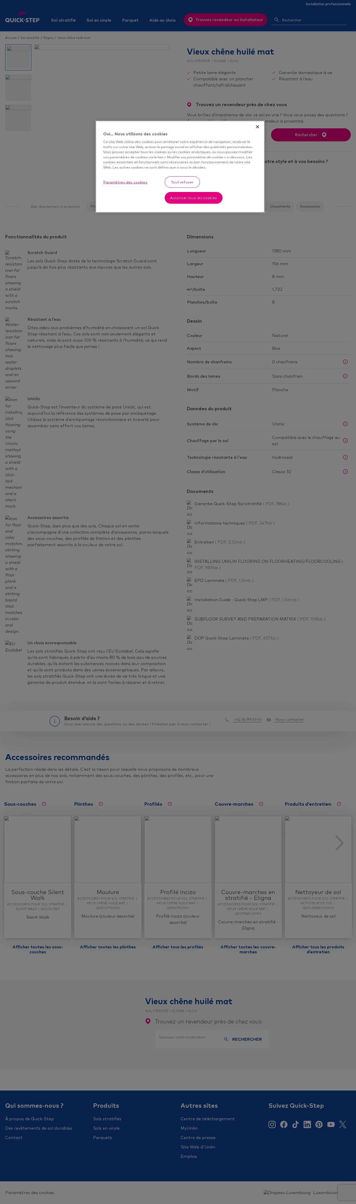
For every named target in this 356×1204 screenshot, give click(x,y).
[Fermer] (257, 127)
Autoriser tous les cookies (193, 198)
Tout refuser (182, 182)
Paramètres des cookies (125, 182)
